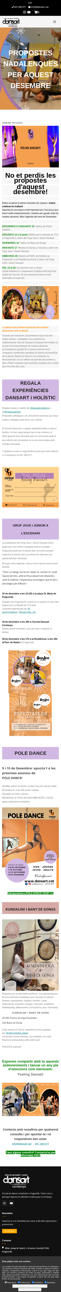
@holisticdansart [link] (12, 412)
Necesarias (11, 1283)
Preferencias (25, 1283)
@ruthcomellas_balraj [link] (17, 1033)
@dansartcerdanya (39, 408)
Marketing (51, 1283)
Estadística (38, 1283)
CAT (30, 2)
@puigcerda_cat (27, 612)
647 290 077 (42, 1143)
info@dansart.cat (21, 1143)
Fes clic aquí (9, 1231)
